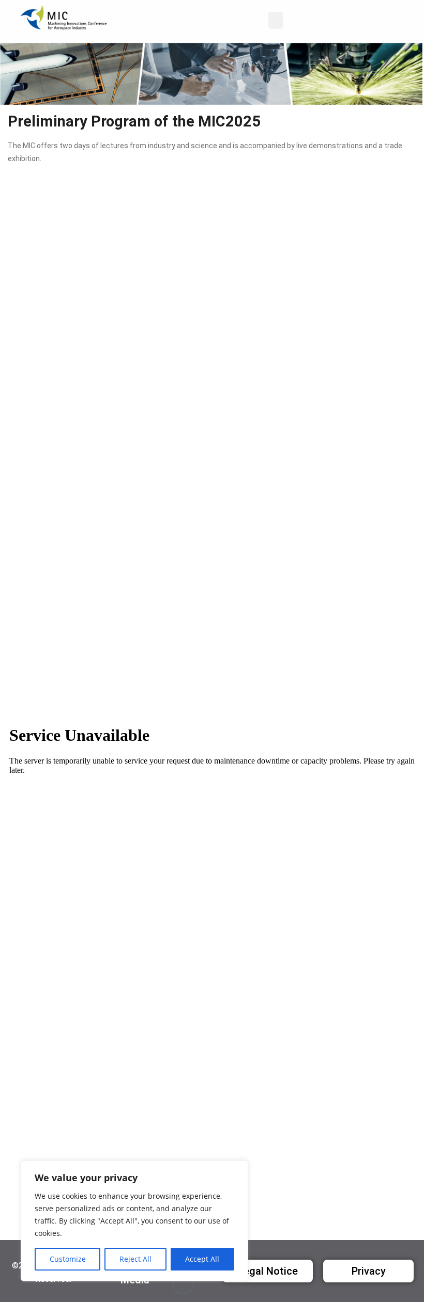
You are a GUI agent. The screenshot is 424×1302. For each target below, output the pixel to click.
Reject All (135, 1259)
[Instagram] (183, 1284)
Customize (68, 1259)
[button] (275, 20)
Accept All (202, 1259)
